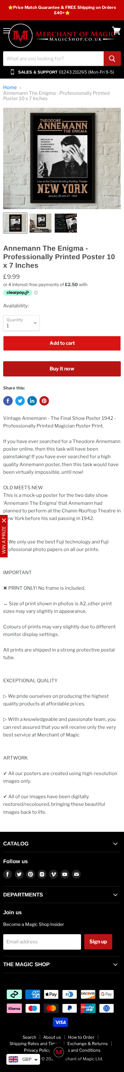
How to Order (81, 1037)
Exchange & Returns (87, 1043)
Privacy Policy (37, 1050)
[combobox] (53, 58)
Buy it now (62, 369)
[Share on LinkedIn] (32, 401)
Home (10, 87)
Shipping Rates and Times (35, 1043)
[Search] (112, 58)
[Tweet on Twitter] (20, 401)
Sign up (98, 942)
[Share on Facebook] (8, 401)
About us (52, 1037)
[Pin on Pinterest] (44, 401)
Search (29, 1037)
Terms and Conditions (79, 1050)
